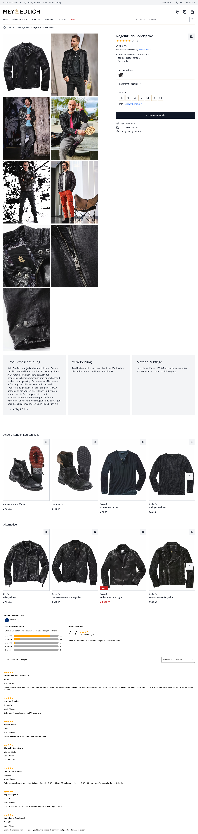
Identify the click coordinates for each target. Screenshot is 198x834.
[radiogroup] (155, 72)
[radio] (121, 75)
